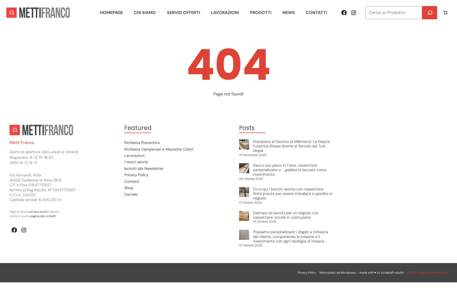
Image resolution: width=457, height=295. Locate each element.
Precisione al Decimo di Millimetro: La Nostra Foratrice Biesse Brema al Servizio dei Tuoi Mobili (291, 146)
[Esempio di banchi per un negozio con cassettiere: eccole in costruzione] (244, 216)
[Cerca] (429, 12)
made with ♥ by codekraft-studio (381, 272)
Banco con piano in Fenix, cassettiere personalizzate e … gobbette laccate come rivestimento (289, 170)
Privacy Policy (307, 272)
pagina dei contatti (43, 216)
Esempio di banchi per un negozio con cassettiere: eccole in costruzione (285, 215)
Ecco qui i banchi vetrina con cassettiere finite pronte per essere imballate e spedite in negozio (292, 194)
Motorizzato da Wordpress (337, 272)
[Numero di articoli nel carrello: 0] (445, 12)
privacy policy (39, 211)
